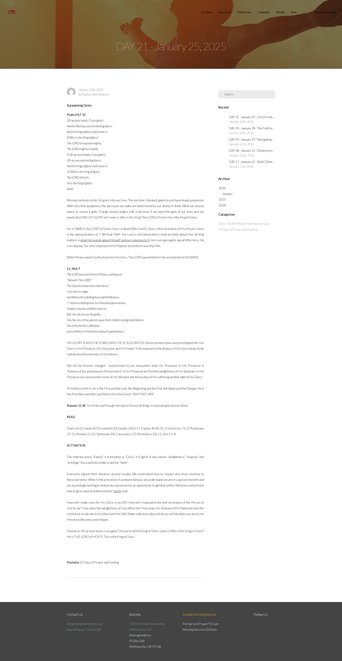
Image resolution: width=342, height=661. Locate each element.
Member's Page (325, 12)
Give (294, 12)
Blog (306, 12)
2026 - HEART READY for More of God (243, 224)
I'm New (206, 12)
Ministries (245, 12)
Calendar (264, 12)
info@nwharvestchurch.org (84, 624)
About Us (225, 12)
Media (280, 12)
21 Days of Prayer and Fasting (99, 562)
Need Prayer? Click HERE (84, 629)
